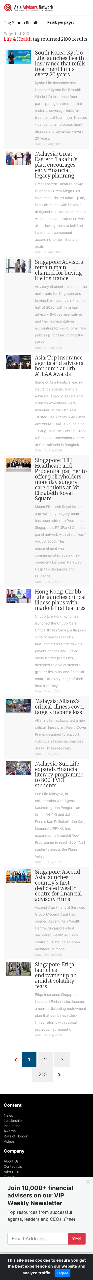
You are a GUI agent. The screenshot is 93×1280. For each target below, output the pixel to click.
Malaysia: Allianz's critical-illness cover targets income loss (60, 706)
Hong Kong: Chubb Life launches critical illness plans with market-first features (60, 600)
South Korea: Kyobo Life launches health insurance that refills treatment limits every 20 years (60, 64)
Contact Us (13, 1166)
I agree (62, 1273)
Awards (10, 1131)
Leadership (13, 1120)
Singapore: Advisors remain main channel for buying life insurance (59, 270)
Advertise (11, 1171)
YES (76, 1239)
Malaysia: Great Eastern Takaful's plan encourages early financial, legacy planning (56, 165)
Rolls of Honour (16, 1136)
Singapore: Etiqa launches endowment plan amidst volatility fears (56, 975)
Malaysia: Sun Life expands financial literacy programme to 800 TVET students (59, 775)
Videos (9, 1141)
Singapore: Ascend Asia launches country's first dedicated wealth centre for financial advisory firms (58, 885)
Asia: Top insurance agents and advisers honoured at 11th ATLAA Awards (59, 366)
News (8, 1115)
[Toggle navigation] (82, 7)
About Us (11, 1161)
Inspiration (12, 1126)
